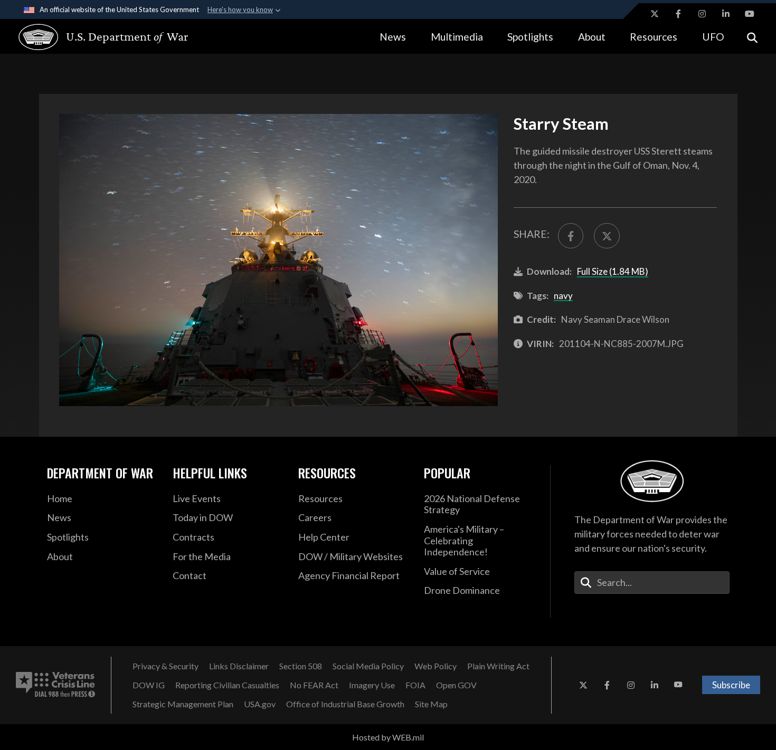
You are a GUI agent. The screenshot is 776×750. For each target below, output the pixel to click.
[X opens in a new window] (655, 14)
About (591, 37)
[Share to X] (606, 235)
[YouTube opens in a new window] (750, 14)
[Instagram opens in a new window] (702, 14)
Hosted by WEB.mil (388, 737)
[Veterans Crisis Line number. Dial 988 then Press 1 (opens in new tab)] (55, 685)
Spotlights (530, 37)
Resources (653, 37)
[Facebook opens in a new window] (678, 14)
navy (563, 295)
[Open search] (752, 37)
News (393, 37)
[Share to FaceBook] (570, 235)
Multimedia (457, 37)
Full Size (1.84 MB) (612, 271)
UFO (713, 37)
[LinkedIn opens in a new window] (726, 14)
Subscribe (731, 684)
